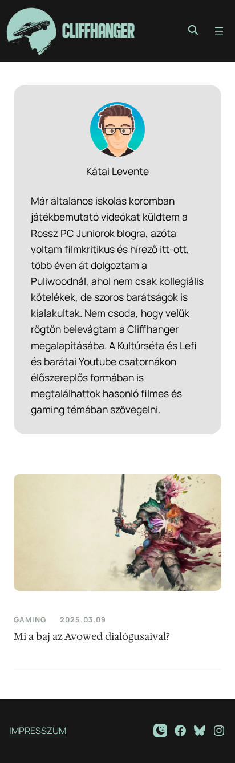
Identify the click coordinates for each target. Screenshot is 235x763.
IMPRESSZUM (37, 730)
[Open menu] (219, 31)
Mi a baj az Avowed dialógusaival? (92, 637)
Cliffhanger (98, 31)
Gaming (30, 619)
